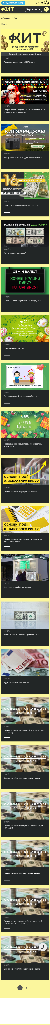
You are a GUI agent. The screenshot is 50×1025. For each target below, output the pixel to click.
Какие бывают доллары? (15, 253)
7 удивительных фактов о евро (17, 682)
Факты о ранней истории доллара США (21, 634)
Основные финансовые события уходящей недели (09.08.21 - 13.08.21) (23, 922)
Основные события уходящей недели (20, 491)
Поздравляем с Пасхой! (14, 348)
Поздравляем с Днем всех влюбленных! (21, 396)
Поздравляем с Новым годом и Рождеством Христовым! (23, 445)
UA (37, 2)
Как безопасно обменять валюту (18, 587)
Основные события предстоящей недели (22, 778)
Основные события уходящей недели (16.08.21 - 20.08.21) (24, 826)
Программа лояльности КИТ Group (19, 62)
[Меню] (46, 3)
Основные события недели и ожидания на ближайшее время (23, 540)
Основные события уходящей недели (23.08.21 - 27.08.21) (24, 731)
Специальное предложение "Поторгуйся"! (23, 300)
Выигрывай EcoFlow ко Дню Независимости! (23, 157)
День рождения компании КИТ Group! (21, 205)
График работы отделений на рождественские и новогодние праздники (24, 110)
